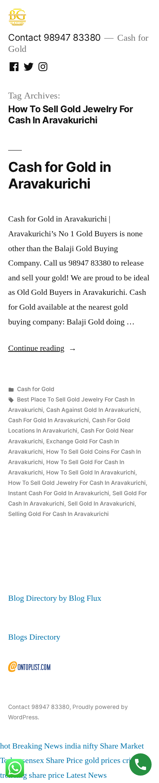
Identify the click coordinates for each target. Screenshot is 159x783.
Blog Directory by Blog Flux (54, 598)
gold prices (103, 760)
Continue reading (42, 348)
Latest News (86, 775)
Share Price (64, 760)
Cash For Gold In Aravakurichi (48, 420)
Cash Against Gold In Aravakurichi (92, 409)
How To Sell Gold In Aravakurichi (90, 472)
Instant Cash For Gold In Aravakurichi (58, 493)
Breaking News (37, 746)
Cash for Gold (35, 389)
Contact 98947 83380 (54, 37)
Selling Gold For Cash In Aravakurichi (58, 513)
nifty (90, 746)
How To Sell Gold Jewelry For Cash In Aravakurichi (77, 482)
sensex (33, 760)
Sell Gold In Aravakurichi (101, 503)
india (73, 746)
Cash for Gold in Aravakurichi (59, 175)
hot (5, 746)
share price (46, 775)
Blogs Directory (34, 637)
